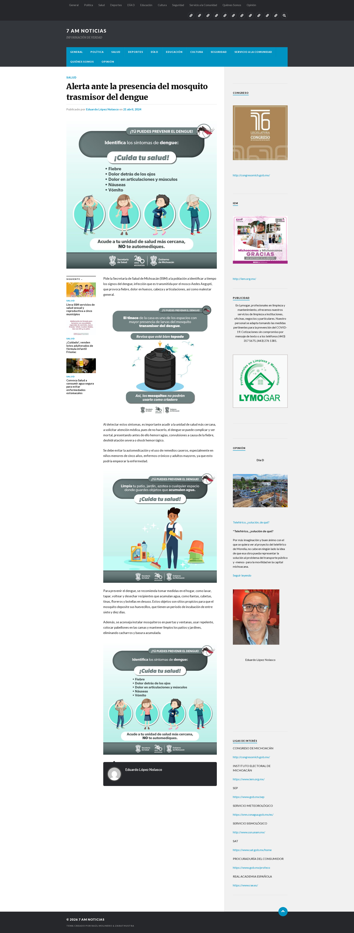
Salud (101, 5)
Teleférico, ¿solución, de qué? (251, 522)
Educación (146, 5)
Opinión (251, 5)
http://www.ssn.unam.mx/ (249, 832)
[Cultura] (242, 15)
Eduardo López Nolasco (102, 109)
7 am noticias (86, 31)
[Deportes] (216, 15)
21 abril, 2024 (132, 109)
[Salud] (208, 15)
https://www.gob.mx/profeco (251, 867)
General (74, 5)
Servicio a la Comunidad (203, 5)
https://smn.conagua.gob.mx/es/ (253, 814)
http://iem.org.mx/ (244, 278)
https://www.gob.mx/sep (248, 797)
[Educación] (233, 15)
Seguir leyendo (242, 575)
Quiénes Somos (232, 5)
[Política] (199, 15)
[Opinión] (276, 15)
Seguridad (178, 5)
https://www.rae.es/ (245, 885)
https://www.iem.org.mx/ (249, 779)
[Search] (284, 15)
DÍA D (131, 5)
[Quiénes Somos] (267, 15)
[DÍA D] (225, 15)
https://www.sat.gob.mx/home (252, 850)
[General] (191, 15)
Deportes (116, 5)
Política (88, 5)
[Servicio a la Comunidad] (259, 15)
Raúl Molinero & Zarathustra (112, 925)
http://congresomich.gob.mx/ (251, 175)
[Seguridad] (250, 15)
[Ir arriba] (283, 911)
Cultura (162, 5)
